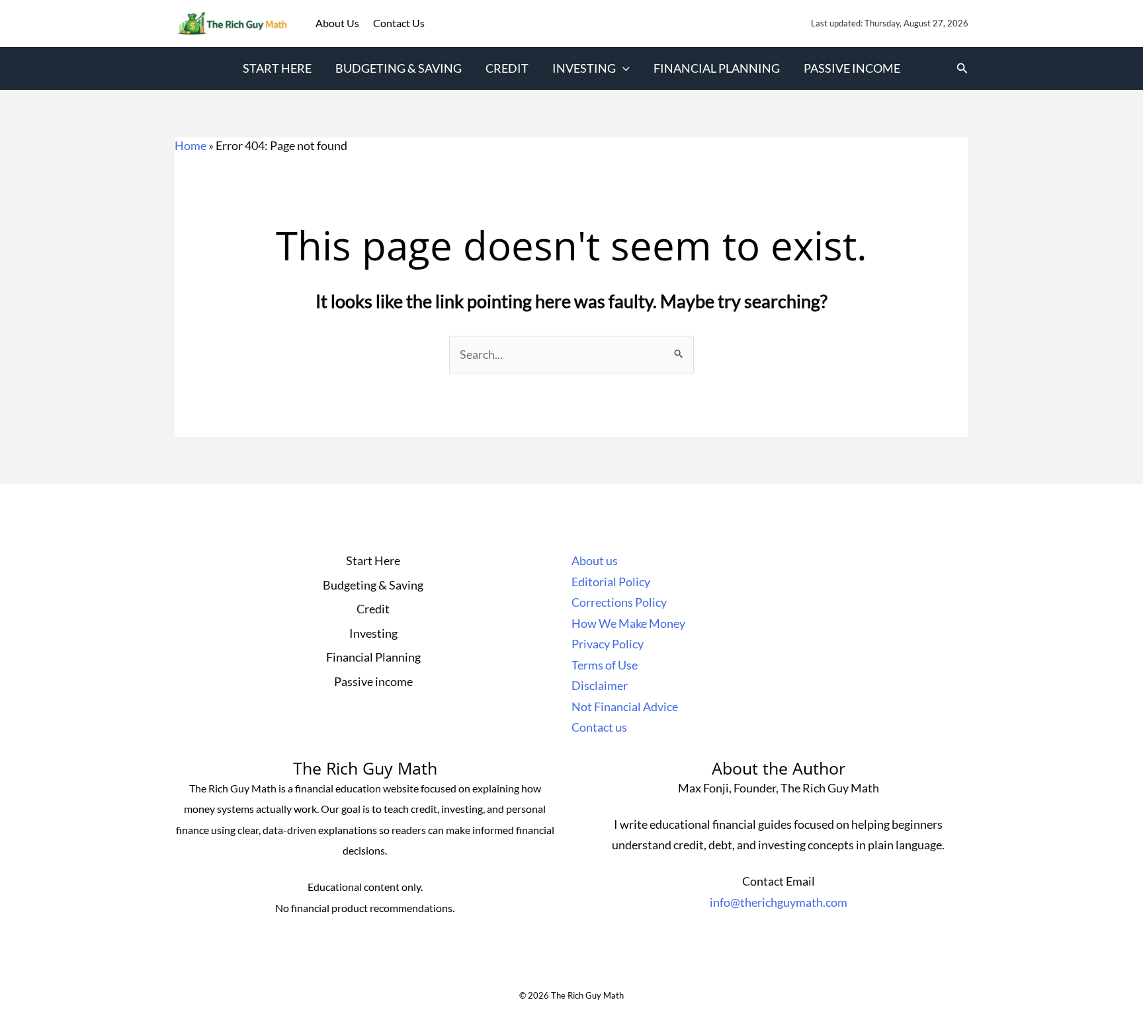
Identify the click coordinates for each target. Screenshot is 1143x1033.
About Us (338, 23)
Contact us (599, 727)
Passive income (852, 68)
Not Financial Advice (625, 706)
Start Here (277, 68)
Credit (507, 68)
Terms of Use (605, 665)
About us (595, 560)
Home (190, 145)
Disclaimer (600, 685)
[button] (623, 68)
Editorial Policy (611, 581)
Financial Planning (717, 68)
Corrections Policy (619, 602)
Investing (584, 68)
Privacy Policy (608, 643)
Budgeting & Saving (398, 68)
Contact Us (399, 23)
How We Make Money (628, 623)
